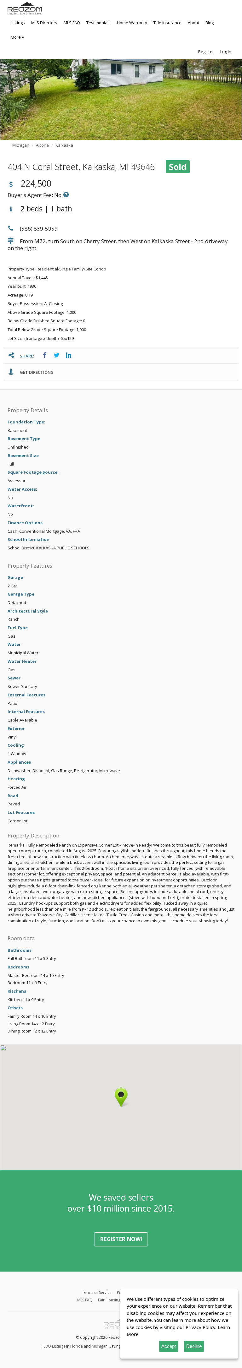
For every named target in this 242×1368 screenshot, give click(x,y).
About (193, 22)
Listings (18, 22)
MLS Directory (44, 22)
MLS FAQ (72, 22)
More (16, 37)
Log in (225, 51)
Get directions (36, 372)
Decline (194, 1346)
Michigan (99, 1346)
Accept (168, 1346)
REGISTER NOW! (121, 1239)
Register (206, 51)
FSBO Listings (53, 1346)
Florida (76, 1346)
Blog (209, 22)
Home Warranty (132, 22)
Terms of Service (97, 1292)
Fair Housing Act (112, 1300)
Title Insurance (167, 22)
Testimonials (98, 22)
